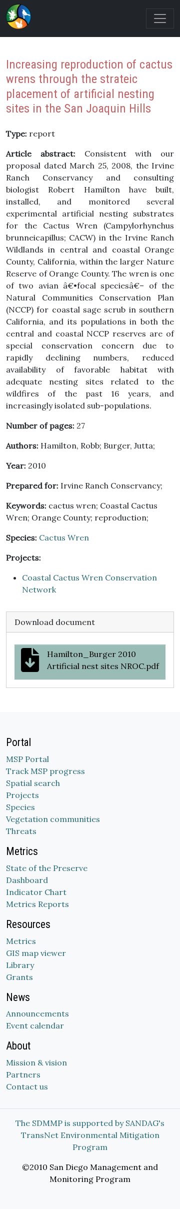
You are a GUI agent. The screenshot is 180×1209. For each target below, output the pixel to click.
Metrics (21, 941)
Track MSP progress (45, 771)
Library (20, 965)
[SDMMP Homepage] (20, 16)
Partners (23, 1075)
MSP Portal (27, 759)
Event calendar (35, 1025)
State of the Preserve (47, 868)
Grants (19, 977)
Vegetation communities (53, 819)
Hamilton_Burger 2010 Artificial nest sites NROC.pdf (103, 660)
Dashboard (27, 880)
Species (20, 807)
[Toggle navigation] (160, 18)
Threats (21, 831)
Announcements (37, 1013)
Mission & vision (36, 1063)
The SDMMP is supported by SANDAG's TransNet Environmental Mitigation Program (90, 1135)
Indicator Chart (36, 892)
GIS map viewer (36, 953)
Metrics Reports (37, 904)
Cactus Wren (64, 537)
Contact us (27, 1087)
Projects (22, 795)
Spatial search (33, 783)
